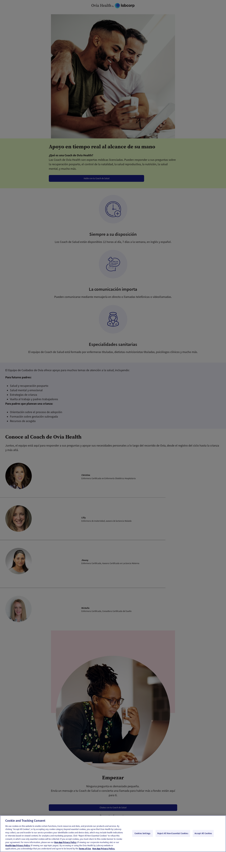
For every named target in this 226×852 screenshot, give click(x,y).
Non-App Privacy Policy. (103, 848)
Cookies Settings (142, 833)
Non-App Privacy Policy (65, 842)
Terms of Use (85, 848)
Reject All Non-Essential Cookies (172, 833)
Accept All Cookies (203, 833)
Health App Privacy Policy (17, 845)
